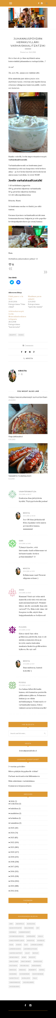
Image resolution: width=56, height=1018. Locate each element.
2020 (14, 852)
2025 (14, 828)
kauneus (40, 940)
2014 (14, 881)
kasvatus (30, 940)
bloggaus (31, 923)
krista (29, 358)
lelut (27, 953)
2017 (14, 866)
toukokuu (15, 803)
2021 (14, 847)
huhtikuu (15, 808)
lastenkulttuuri (30, 949)
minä (24, 957)
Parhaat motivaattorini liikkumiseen (24, 776)
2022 (14, 842)
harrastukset (24, 932)
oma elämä (14, 961)
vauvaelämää (28, 982)
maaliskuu (15, 813)
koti (26, 944)
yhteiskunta (14, 986)
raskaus (22, 970)
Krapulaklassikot (15, 436)
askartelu (20, 923)
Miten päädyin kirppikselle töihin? (23, 771)
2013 (14, 886)
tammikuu (15, 823)
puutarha (13, 965)
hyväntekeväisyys (17, 936)
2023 (14, 837)
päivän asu (24, 965)
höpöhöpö (31, 936)
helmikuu (15, 818)
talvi (35, 978)
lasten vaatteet (16, 953)
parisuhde (38, 961)
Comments (28, 345)
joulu (40, 936)
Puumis (23, 627)
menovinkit (14, 957)
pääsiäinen (36, 965)
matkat (35, 953)
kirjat (18, 944)
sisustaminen (38, 974)
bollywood (29, 928)
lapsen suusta (15, 949)
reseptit (13, 335)
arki (11, 923)
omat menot (26, 961)
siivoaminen (24, 974)
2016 (14, 871)
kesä (11, 944)
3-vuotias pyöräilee (16, 766)
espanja (13, 932)
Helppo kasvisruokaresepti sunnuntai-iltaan (27, 397)
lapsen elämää (36, 944)
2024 (14, 833)
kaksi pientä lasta (17, 940)
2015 (14, 876)
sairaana (13, 974)
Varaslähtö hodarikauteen (19, 476)
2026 (13, 801)
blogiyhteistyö (15, 928)
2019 (14, 857)
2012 (14, 891)
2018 (14, 862)
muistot (32, 957)
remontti (32, 970)
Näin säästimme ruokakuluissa (21, 781)
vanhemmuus (15, 982)
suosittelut (14, 978)
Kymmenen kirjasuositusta (19, 786)
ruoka (21, 335)
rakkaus (13, 970)
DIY (38, 928)
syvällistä (26, 978)
